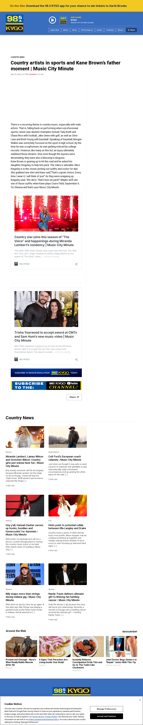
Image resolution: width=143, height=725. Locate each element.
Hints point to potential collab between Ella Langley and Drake (67, 527)
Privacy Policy (51, 717)
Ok (140, 700)
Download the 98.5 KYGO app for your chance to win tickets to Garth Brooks (76, 6)
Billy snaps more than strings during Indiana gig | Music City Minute (23, 597)
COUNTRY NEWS (17, 57)
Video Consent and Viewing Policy (44, 719)
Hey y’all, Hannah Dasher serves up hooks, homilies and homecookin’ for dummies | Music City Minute (24, 530)
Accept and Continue (106, 716)
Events (99, 30)
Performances (87, 30)
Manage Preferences (106, 709)
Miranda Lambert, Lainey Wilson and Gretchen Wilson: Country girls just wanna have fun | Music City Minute (25, 461)
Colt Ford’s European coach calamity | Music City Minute (64, 458)
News (74, 30)
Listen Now (54, 30)
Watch (65, 30)
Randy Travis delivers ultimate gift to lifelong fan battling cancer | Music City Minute (66, 597)
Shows (120, 30)
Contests (110, 30)
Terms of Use (38, 717)
